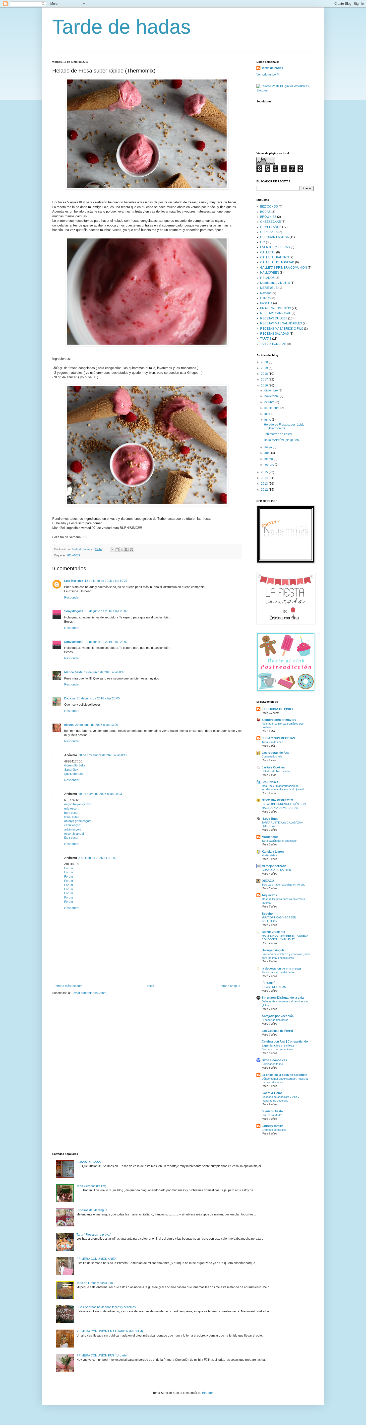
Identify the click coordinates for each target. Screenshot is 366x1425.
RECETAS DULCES (273, 318)
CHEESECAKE (270, 222)
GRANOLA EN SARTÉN (276, 869)
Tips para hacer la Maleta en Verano (283, 884)
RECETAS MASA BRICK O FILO (281, 328)
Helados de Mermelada (276, 771)
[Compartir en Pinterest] (131, 549)
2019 (265, 368)
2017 (265, 379)
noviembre (272, 396)
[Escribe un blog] (117, 549)
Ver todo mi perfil (267, 74)
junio (268, 419)
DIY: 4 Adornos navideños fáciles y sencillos (106, 1307)
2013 (265, 483)
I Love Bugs (270, 819)
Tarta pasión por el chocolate (279, 840)
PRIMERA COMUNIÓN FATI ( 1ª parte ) (102, 1355)
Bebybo (267, 913)
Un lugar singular (274, 950)
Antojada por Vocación (278, 1016)
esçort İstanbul (74, 833)
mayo (268, 447)
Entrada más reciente (68, 986)
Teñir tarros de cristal (278, 434)
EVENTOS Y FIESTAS (275, 247)
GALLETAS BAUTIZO (274, 257)
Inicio (150, 986)
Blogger (207, 1393)
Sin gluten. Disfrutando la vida (283, 997)
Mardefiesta (270, 837)
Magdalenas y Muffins (275, 283)
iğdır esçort (71, 837)
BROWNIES (268, 217)
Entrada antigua (229, 986)
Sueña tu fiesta (272, 1111)
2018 (265, 373)
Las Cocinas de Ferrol (277, 1031)
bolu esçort (71, 813)
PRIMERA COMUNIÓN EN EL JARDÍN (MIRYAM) (109, 1331)
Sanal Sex (71, 769)
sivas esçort (72, 817)
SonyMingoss (73, 611)
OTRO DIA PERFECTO (277, 800)
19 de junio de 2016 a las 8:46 (104, 672)
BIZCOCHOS (269, 206)
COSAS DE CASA (88, 1162)
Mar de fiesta (73, 672)
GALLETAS (267, 252)
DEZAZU (268, 881)
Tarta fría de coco (272, 742)
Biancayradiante (273, 932)
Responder (71, 597)
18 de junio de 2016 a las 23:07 (106, 611)
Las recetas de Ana (275, 752)
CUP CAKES (269, 232)
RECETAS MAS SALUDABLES (281, 323)
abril (267, 453)
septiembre (272, 408)
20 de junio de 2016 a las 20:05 (98, 698)
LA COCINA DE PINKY (277, 709)
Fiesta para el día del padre (278, 972)
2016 (265, 385)
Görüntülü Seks (74, 765)
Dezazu (69, 698)
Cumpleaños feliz (272, 756)
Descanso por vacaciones (278, 1049)
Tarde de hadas (121, 27)
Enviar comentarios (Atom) (89, 993)
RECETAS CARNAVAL (275, 313)
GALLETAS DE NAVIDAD (277, 262)
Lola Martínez (73, 581)
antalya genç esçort (77, 821)
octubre (269, 402)
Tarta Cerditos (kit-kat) (91, 1186)
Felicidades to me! (273, 1063)
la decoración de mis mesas (282, 968)
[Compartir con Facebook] (126, 549)
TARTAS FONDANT (273, 344)
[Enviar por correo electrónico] (112, 549)
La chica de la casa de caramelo (284, 1075)
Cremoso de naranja (274, 1129)
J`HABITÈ (269, 983)
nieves (69, 725)
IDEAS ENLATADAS (274, 986)
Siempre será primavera (279, 720)
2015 (265, 472)
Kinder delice (269, 855)
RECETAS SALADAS (274, 333)
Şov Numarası (73, 774)
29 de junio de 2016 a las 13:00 (96, 725)
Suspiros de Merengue (91, 1210)
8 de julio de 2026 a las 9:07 (97, 858)
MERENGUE (269, 288)
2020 (265, 362)
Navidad (266, 293)
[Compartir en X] (122, 549)
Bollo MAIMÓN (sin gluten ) (282, 440)
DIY (262, 242)
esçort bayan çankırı (77, 804)
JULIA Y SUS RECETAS (278, 738)
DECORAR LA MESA (274, 237)
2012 (265, 489)
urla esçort (71, 808)
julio (267, 414)
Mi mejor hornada (274, 866)
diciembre (271, 390)
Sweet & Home (272, 1093)
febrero (269, 464)
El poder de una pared (275, 1019)
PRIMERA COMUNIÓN (275, 308)
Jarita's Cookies (273, 767)
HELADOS (73, 555)
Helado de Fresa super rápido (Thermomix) (284, 426)
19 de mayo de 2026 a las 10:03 (100, 794)
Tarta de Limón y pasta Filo (94, 1283)
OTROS (265, 298)
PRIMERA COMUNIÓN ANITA (96, 1259)
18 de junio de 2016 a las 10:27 (106, 581)
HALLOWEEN (269, 272)
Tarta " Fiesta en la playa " (93, 1234)
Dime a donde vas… (276, 1060)
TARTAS (265, 338)
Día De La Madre (272, 1115)
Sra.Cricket (270, 782)
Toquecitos (269, 895)
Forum (68, 868)
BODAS (265, 212)
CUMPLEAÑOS (270, 227)
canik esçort (72, 825)
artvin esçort (72, 829)
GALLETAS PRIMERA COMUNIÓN (283, 267)
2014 (265, 478)
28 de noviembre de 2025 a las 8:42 (102, 755)
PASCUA (266, 303)
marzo (269, 459)
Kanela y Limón (273, 851)
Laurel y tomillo (272, 1126)
